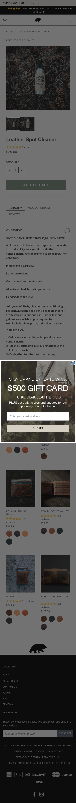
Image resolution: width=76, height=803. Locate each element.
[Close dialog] (73, 363)
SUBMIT (38, 428)
